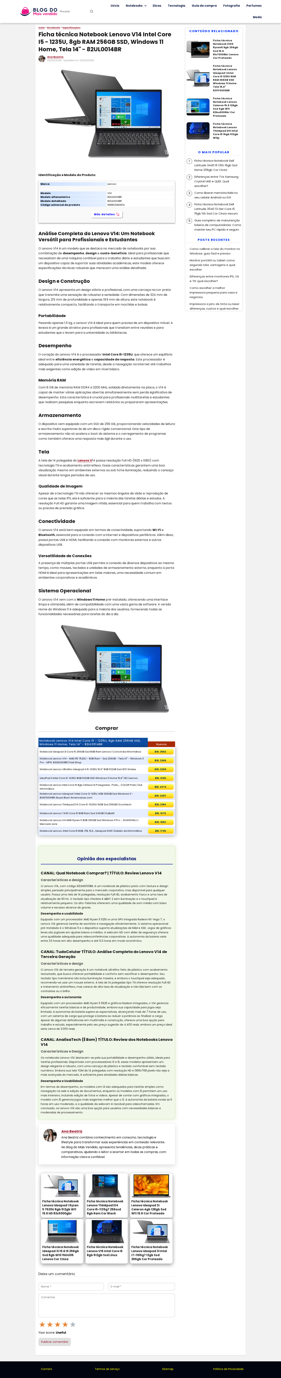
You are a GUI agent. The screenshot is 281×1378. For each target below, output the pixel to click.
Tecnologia (176, 6)
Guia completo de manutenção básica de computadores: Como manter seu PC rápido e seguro (217, 224)
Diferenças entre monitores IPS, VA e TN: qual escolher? (214, 278)
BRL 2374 (160, 786)
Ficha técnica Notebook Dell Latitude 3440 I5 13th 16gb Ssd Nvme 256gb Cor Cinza (215, 165)
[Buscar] (92, 11)
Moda (257, 17)
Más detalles (104, 214)
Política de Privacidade (228, 1369)
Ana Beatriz (55, 57)
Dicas (157, 6)
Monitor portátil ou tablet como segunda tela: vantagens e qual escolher (212, 265)
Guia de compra (204, 6)
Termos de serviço (107, 1369)
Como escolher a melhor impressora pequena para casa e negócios (213, 292)
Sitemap (167, 1369)
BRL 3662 (160, 751)
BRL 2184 (160, 804)
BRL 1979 (160, 813)
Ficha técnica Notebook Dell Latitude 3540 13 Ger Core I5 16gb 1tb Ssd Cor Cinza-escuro (216, 208)
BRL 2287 (160, 795)
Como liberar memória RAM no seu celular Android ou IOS (216, 195)
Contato (46, 1369)
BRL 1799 (160, 831)
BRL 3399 (160, 760)
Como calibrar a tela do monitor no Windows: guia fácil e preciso (215, 251)
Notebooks (134, 6)
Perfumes (254, 6)
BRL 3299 (160, 769)
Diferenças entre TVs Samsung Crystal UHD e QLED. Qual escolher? (216, 181)
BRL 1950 (160, 822)
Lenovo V (85, 460)
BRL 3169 (160, 778)
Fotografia (231, 6)
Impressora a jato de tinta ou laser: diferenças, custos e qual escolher (215, 306)
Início (115, 6)
